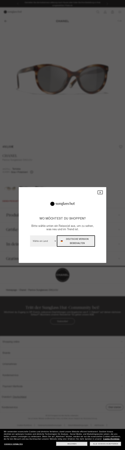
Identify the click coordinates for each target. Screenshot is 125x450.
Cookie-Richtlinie (111, 439)
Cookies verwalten (13, 444)
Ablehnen (72, 444)
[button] (100, 192)
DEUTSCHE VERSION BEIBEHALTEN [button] (77, 241)
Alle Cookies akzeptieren (105, 444)
